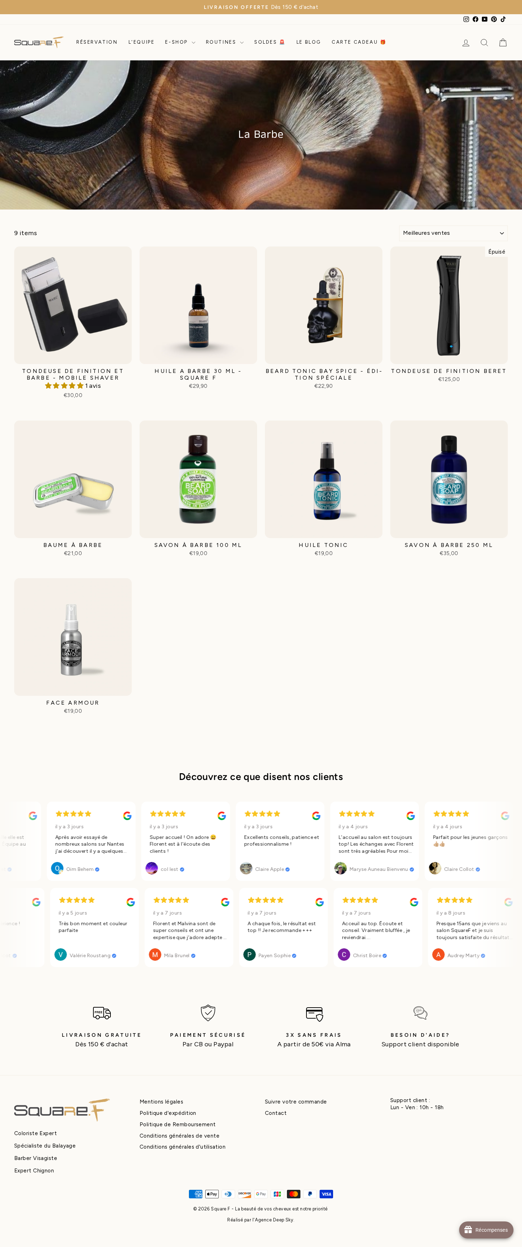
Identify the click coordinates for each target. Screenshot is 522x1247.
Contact (276, 1113)
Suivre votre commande (296, 1101)
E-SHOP (177, 42)
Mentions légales (161, 1101)
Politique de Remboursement (178, 1124)
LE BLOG (309, 42)
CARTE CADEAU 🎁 (359, 42)
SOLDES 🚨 (270, 42)
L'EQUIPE (142, 42)
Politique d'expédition (168, 1113)
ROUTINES (222, 42)
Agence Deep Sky (274, 1219)
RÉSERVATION (97, 42)
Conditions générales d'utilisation (182, 1146)
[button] (65, 386)
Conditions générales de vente (179, 1135)
